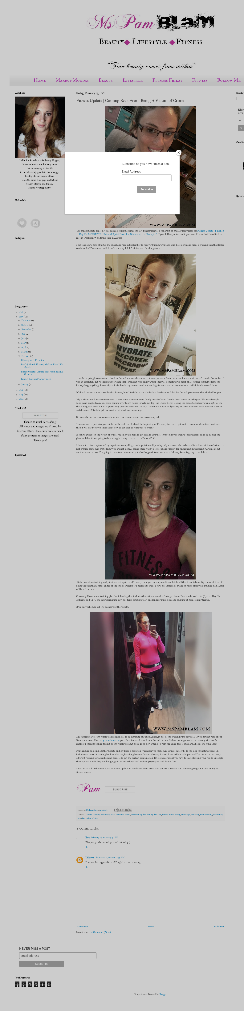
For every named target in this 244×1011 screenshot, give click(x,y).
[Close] (178, 152)
